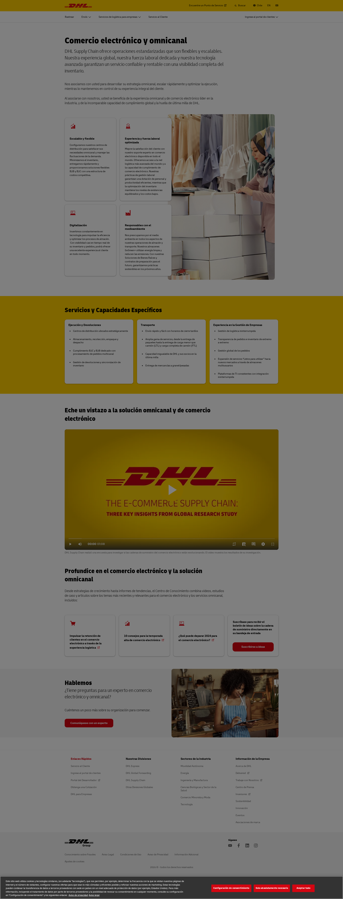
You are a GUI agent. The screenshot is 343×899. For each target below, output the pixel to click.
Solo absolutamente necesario (272, 888)
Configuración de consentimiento (231, 888)
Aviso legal (94, 895)
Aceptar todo (303, 888)
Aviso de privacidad (78, 895)
